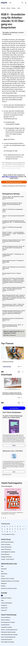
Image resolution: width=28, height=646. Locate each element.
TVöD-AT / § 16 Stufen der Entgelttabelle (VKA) (12, 210)
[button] (14, 182)
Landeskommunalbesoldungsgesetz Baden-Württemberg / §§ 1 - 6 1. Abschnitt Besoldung (13, 221)
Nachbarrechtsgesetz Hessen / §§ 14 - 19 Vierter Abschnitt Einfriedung (12, 325)
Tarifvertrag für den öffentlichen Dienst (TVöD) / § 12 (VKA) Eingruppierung (12, 203)
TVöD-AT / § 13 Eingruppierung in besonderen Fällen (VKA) (13, 267)
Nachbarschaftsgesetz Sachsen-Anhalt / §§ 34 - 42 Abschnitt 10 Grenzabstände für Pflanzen (13, 248)
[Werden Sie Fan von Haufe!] (2, 595)
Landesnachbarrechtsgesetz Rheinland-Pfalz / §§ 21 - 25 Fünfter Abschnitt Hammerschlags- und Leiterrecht (13, 289)
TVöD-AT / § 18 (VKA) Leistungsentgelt (12, 227)
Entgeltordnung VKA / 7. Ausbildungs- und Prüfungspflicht (13, 254)
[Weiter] (22, 371)
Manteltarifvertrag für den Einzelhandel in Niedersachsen (12, 319)
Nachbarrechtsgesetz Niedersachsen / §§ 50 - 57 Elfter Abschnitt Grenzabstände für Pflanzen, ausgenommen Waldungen (13, 312)
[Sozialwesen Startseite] (4, 2)
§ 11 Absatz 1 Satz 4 (19, 66)
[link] (3, 8)
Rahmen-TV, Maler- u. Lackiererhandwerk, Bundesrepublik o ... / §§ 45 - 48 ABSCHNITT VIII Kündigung (13, 234)
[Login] (25, 2)
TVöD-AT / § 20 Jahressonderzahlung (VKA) (13, 215)
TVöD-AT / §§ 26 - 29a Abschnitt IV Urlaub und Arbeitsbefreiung (13, 197)
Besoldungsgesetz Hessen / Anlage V (11, 273)
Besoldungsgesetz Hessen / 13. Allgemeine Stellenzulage (13, 261)
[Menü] (10, 2)
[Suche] (22, 2)
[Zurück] (18, 371)
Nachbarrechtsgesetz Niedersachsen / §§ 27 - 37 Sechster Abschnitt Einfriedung (14, 240)
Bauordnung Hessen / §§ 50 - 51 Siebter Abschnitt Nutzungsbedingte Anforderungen (13, 305)
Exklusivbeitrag (7, 366)
